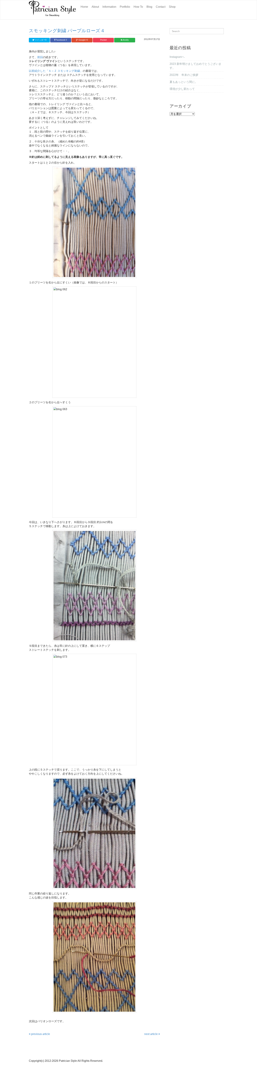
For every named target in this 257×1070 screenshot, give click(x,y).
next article (151, 1034)
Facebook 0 (61, 40)
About (95, 6)
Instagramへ (177, 56)
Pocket (103, 40)
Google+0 (83, 40)
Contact (160, 6)
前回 (40, 57)
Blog (149, 6)
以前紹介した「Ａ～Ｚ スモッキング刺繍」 (56, 70)
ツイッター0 (40, 40)
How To (138, 6)
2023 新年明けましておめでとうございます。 (195, 65)
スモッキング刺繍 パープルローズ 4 (66, 30)
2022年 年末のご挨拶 (184, 74)
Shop (172, 6)
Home (84, 6)
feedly (125, 40)
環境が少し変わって (182, 88)
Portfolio (125, 6)
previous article (40, 1034)
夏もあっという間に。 (184, 81)
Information (109, 6)
